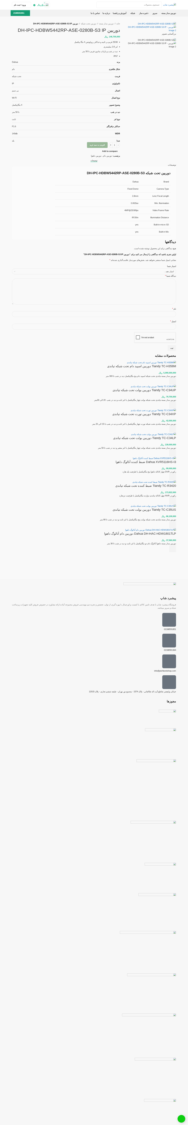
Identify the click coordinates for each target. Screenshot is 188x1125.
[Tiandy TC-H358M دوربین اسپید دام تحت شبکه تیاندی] (151, 362)
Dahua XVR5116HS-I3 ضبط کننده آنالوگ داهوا (146, 462)
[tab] (94, 160)
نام (174, 309)
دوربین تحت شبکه (88, 23)
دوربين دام (107, 156)
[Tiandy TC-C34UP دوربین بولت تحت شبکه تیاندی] (153, 386)
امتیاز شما (171, 266)
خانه (118, 23)
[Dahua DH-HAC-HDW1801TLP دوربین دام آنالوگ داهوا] (150, 530)
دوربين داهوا (96, 156)
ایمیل (173, 321)
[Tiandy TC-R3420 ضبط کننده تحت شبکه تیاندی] (154, 482)
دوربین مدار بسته (106, 23)
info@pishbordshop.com (165, 671)
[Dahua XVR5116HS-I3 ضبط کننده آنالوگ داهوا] (154, 458)
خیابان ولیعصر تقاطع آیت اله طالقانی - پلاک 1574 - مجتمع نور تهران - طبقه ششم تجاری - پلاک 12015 (132, 691)
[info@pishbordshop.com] (169, 661)
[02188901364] (169, 640)
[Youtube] (157, 813)
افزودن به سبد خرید (97, 145)
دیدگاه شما (170, 276)
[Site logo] (169, 4)
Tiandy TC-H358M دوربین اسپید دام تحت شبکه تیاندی (141, 366)
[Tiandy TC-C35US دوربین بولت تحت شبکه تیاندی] (153, 506)
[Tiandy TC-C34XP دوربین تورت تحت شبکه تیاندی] (153, 410)
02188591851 (170, 629)
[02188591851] (169, 620)
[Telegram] (165, 813)
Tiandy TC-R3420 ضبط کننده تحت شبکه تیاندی (145, 485)
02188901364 (170, 650)
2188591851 (18, 13)
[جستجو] (99, 5)
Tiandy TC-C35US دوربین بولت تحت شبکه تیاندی (144, 509)
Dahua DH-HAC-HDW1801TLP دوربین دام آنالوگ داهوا (140, 533)
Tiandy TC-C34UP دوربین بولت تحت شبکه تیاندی (144, 390)
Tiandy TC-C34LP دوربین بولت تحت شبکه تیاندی (144, 438)
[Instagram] (172, 813)
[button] (172, 381)
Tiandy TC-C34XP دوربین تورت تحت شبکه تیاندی (144, 414)
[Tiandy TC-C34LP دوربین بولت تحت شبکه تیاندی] (153, 434)
